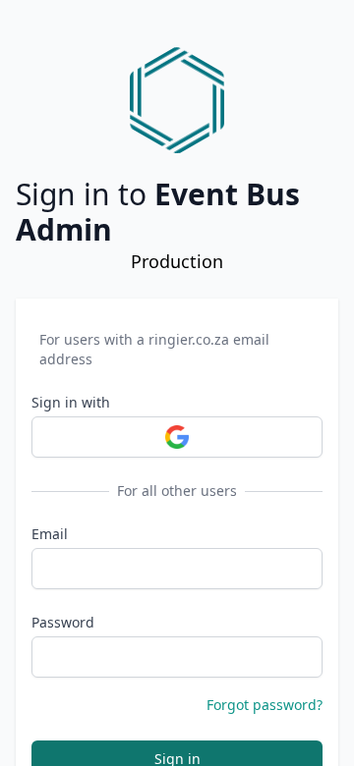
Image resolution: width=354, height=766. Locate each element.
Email (49, 533)
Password (62, 622)
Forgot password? (264, 704)
